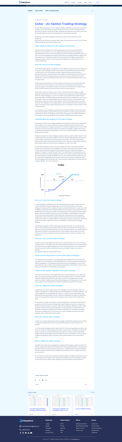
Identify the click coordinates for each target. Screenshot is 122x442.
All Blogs (30, 10)
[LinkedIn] (28, 433)
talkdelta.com (76, 439)
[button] (67, 2)
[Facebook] (20, 433)
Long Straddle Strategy (83, 409)
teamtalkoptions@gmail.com (30, 426)
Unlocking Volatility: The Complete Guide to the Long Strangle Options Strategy (61, 409)
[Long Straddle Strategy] (84, 400)
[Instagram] (23, 433)
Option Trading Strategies (52, 10)
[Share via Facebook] (35, 380)
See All (92, 392)
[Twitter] (26, 433)
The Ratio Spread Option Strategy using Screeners (38, 409)
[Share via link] (46, 380)
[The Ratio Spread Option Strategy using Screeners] (38, 400)
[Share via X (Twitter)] (39, 380)
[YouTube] (31, 433)
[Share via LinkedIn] (42, 380)
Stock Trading (39, 10)
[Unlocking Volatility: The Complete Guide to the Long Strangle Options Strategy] (61, 400)
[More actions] (86, 20)
